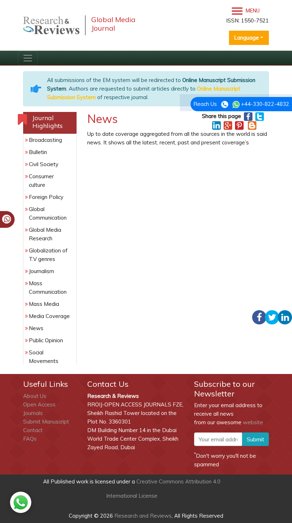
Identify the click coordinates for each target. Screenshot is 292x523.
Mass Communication (48, 287)
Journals (33, 413)
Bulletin (38, 152)
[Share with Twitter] (259, 116)
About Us (34, 396)
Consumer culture (41, 180)
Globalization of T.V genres (48, 254)
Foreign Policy (46, 197)
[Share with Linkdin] (216, 125)
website (253, 422)
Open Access (39, 404)
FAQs (30, 438)
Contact (33, 430)
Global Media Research (45, 234)
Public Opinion (46, 340)
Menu (252, 10)
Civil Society (43, 164)
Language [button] (246, 37)
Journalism (41, 271)
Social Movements (43, 356)
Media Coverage (49, 316)
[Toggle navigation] (28, 58)
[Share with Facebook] (248, 116)
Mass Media (44, 304)
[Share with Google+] (228, 125)
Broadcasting (45, 140)
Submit (255, 439)
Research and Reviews (142, 515)
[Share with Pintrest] (239, 125)
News (36, 328)
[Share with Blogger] (252, 125)
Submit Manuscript (46, 421)
